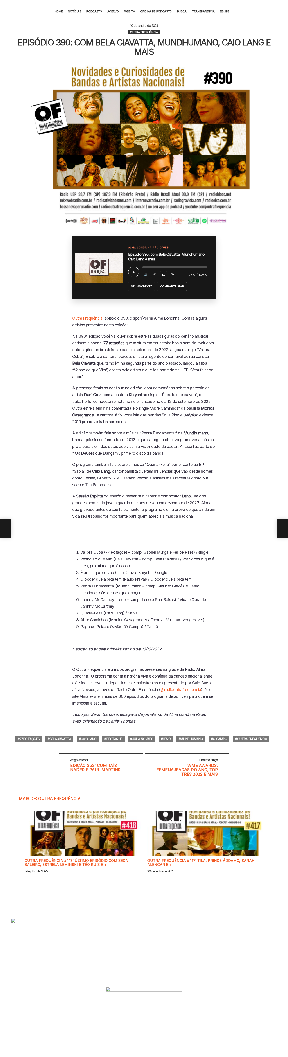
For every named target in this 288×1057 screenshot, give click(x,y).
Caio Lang (89, 739)
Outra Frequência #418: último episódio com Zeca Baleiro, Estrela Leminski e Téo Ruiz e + (76, 862)
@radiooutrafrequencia (180, 689)
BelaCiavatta (60, 739)
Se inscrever (142, 286)
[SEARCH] (236, 11)
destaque (114, 739)
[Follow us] (282, 11)
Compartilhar (172, 286)
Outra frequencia (252, 739)
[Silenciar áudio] (146, 274)
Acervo (113, 11)
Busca (182, 11)
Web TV (129, 11)
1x (163, 274)
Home (59, 11)
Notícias (74, 11)
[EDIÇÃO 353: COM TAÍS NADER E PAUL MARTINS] (5, 528)
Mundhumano (191, 739)
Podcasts (94, 11)
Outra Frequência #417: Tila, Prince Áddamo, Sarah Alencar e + (201, 862)
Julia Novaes (142, 739)
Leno (167, 739)
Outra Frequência (87, 318)
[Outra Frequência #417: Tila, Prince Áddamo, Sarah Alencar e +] (205, 833)
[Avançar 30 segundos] (172, 274)
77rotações (30, 739)
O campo (220, 739)
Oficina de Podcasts (155, 11)
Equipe (225, 11)
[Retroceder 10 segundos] (155, 274)
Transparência (203, 11)
